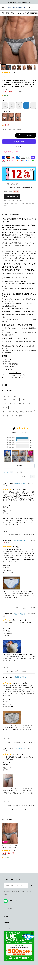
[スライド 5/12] (24, 67)
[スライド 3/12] (14, 67)
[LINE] (6, 901)
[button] (30, 535)
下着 (3, 13)
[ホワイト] (5, 117)
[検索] (5, 7)
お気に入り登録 (13, 152)
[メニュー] (2, 7)
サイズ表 (4, 385)
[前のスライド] (2, 2)
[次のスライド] (36, 2)
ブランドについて (7, 390)
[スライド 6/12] (29, 67)
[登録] (31, 885)
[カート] (36, 7)
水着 (7, 13)
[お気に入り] (28, 7)
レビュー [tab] (6, 472)
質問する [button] (19, 466)
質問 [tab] (18, 472)
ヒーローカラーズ (23, 13)
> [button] (25, 809)
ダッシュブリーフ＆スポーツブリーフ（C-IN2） (18, 412)
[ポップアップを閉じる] (32, 933)
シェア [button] (8, 531)
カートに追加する (27, 135)
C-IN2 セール (14, 400)
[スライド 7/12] (35, 67)
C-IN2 (3, 77)
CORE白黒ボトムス (9, 404)
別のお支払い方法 (19, 146)
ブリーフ (6, 416)
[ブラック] (11, 117)
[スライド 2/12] (8, 67)
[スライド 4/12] (19, 67)
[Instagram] (16, 901)
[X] (11, 901)
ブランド (13, 13)
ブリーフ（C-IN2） (18, 416)
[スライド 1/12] (3, 67)
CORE (23, 400)
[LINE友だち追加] (19, 946)
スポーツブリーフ (24, 404)
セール (5, 408)
